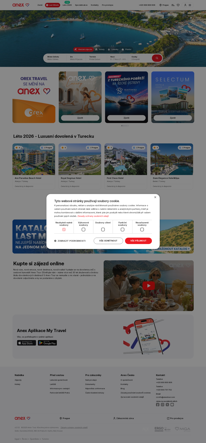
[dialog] (103, 221)
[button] (70, 240)
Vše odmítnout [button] (108, 240)
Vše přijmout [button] (138, 240)
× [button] (155, 197)
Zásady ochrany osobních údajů (93, 216)
